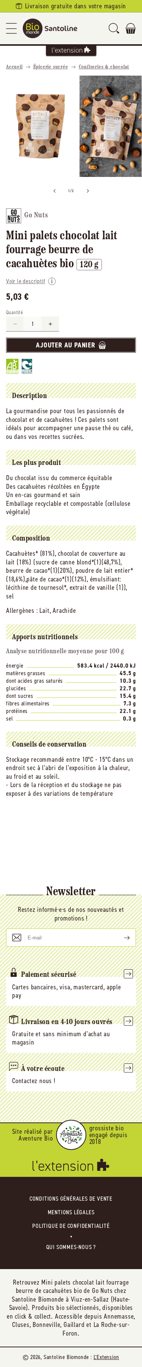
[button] (11, 28)
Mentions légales (71, 1212)
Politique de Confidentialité (70, 1226)
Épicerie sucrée (50, 67)
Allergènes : (22, 610)
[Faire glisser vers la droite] (88, 191)
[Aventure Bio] (71, 1135)
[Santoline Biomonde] (50, 28)
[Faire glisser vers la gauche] (54, 191)
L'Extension (106, 1357)
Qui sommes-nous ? (71, 1247)
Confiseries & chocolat (104, 67)
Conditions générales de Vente (71, 1199)
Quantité (14, 312)
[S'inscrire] (121, 937)
